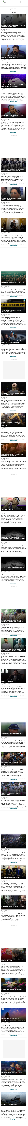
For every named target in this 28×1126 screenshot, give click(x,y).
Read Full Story (13, 42)
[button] (2, 2)
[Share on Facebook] (21, 30)
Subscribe (24, 1)
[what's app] (17, 30)
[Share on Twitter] (25, 30)
